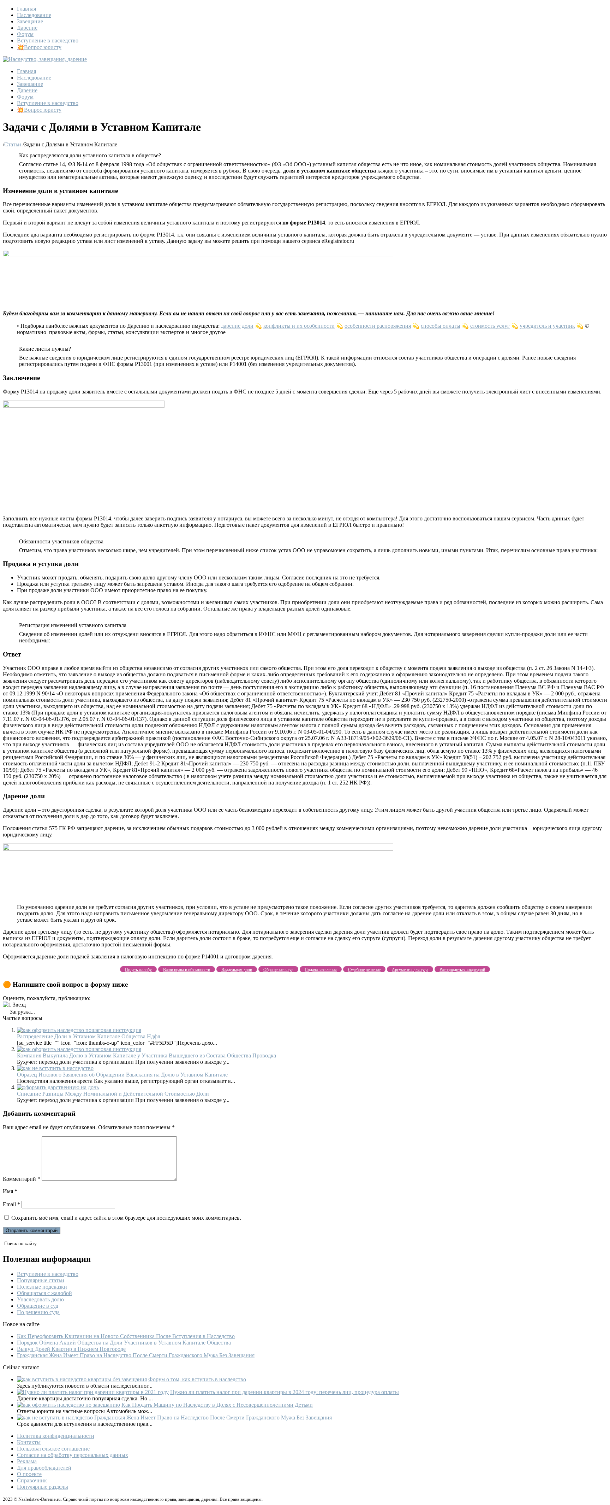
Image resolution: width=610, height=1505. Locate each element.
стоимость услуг (490, 326)
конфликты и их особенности (299, 326)
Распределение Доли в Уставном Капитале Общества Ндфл (88, 1036)
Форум (25, 34)
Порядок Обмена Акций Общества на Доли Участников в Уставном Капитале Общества (124, 1343)
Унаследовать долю (40, 1299)
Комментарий (21, 1179)
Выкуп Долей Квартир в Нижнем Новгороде (71, 1349)
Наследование (34, 15)
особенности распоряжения (378, 326)
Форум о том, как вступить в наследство (197, 1379)
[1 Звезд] (14, 1005)
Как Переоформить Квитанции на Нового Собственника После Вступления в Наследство (126, 1336)
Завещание (30, 21)
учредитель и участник (547, 326)
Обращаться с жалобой (44, 1293)
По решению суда (38, 1312)
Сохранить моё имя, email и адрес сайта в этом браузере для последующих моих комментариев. (126, 1218)
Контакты (29, 1442)
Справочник (32, 1480)
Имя (10, 1191)
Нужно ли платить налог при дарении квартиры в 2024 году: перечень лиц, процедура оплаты (284, 1392)
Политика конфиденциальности (55, 1436)
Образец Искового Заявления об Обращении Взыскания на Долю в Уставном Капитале (122, 1075)
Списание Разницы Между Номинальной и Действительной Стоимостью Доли (113, 1094)
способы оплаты (440, 326)
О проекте (29, 1474)
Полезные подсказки (42, 1287)
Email (11, 1204)
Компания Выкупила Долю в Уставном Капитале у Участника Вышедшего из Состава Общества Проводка (146, 1055)
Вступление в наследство (47, 40)
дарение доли (237, 326)
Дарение (27, 28)
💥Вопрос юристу (39, 47)
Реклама (27, 1461)
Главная (26, 9)
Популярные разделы (42, 1487)
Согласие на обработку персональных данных (72, 1455)
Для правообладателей (44, 1468)
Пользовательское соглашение (53, 1449)
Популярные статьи (40, 1280)
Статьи (12, 144)
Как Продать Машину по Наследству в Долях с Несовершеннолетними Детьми (217, 1405)
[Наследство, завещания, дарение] (45, 59)
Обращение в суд (37, 1306)
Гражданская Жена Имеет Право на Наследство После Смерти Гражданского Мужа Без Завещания (136, 1355)
